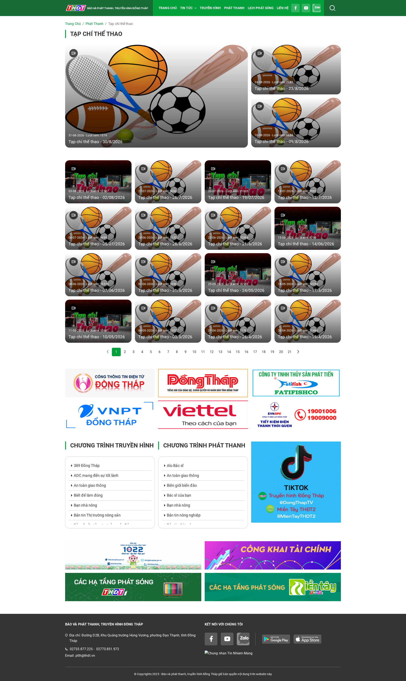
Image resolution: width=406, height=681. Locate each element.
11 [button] (203, 352)
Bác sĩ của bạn (179, 495)
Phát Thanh (94, 24)
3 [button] (133, 352)
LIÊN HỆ (282, 8)
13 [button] (220, 352)
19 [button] (272, 352)
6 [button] (159, 352)
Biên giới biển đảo (182, 485)
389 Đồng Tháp (87, 465)
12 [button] (212, 352)
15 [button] (238, 352)
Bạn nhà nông (85, 505)
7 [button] (168, 352)
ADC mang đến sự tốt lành (96, 475)
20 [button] (281, 352)
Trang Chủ (73, 24)
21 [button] (290, 352)
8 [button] (177, 352)
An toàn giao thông (90, 485)
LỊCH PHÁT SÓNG (260, 8)
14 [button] (229, 352)
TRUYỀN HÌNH (210, 8)
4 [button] (142, 352)
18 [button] (264, 352)
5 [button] (151, 352)
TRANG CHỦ (168, 8)
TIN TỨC (186, 8)
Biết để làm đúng (88, 495)
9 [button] (186, 352)
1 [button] (116, 352)
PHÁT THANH (234, 8)
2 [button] (125, 352)
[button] (298, 352)
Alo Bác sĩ (175, 465)
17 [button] (255, 352)
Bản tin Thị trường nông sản (97, 515)
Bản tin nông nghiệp (183, 515)
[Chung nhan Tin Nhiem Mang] (273, 653)
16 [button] (246, 352)
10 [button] (194, 352)
